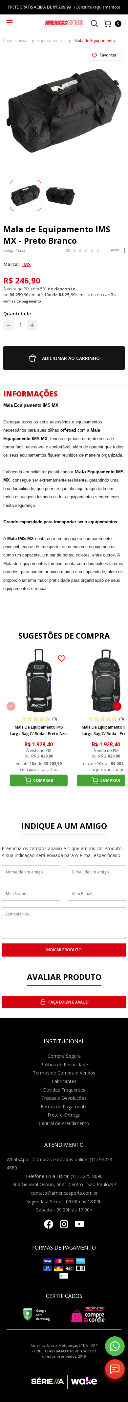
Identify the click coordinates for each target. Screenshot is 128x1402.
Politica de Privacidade (64, 1064)
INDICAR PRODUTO (64, 950)
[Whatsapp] (115, 1346)
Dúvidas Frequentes (64, 1090)
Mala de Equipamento (95, 41)
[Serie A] (49, 1382)
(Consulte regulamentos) (97, 7)
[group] (25, 195)
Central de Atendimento (64, 1123)
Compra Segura (64, 1056)
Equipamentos (50, 41)
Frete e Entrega (64, 1115)
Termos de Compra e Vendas (64, 1073)
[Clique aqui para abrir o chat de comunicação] (115, 1369)
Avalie (115, 250)
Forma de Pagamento (64, 1106)
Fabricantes (64, 1081)
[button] (117, 706)
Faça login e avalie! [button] (69, 1002)
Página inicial (15, 41)
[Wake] (82, 1382)
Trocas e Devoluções (64, 1098)
